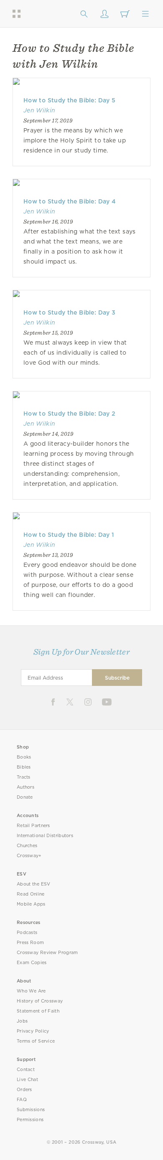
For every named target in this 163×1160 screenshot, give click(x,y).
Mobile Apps (31, 904)
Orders (24, 1089)
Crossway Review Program (47, 952)
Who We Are (31, 991)
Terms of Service (36, 1041)
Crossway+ (29, 855)
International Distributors (45, 835)
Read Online (31, 894)
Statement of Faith (38, 1011)
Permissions (30, 1119)
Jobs (22, 1021)
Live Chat (27, 1079)
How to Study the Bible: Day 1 (69, 534)
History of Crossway (40, 1001)
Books (24, 757)
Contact (26, 1069)
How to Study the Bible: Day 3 (69, 312)
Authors (25, 787)
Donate (25, 797)
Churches (27, 845)
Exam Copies (32, 962)
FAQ (22, 1099)
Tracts (24, 777)
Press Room (30, 942)
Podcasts (27, 932)
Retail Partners (33, 825)
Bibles (24, 767)
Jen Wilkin (39, 110)
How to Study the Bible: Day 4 (69, 201)
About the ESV (34, 884)
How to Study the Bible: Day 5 (69, 100)
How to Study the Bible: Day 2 (69, 413)
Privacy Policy (33, 1031)
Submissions (31, 1109)
